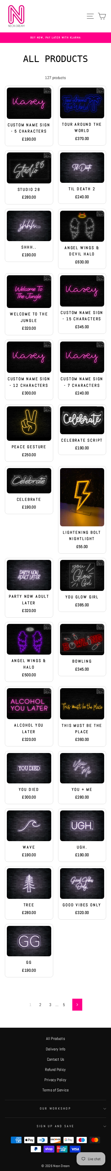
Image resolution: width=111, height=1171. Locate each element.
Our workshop (55, 1108)
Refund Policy (55, 1069)
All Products (55, 1038)
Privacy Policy (55, 1079)
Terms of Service (55, 1090)
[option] (55, 37)
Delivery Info (55, 1049)
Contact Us (55, 1059)
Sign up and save (55, 1126)
